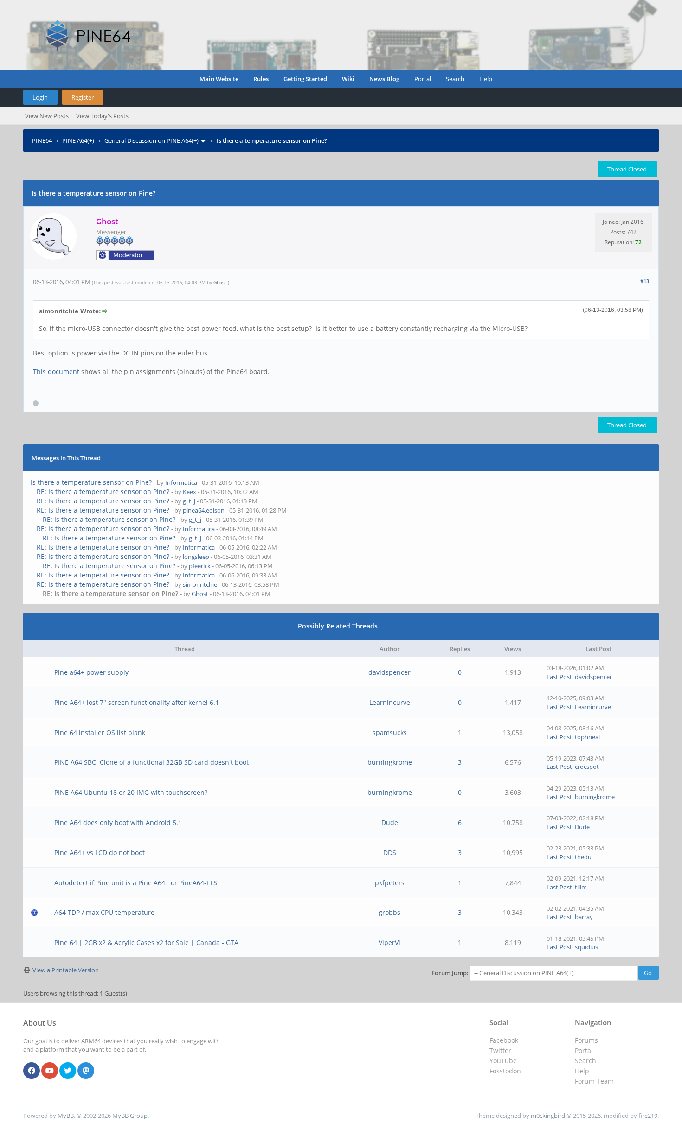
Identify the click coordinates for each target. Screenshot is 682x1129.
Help (485, 79)
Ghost (219, 282)
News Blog (384, 79)
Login (40, 97)
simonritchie (200, 584)
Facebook (503, 1040)
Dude (389, 822)
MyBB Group (130, 1115)
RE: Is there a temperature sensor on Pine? (103, 491)
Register (82, 97)
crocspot (587, 766)
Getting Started (305, 79)
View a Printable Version (65, 970)
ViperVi (389, 942)
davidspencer (389, 672)
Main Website (218, 79)
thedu (583, 857)
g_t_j (189, 501)
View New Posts (47, 116)
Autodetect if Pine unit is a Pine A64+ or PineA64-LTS (135, 882)
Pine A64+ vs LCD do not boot (99, 852)
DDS (389, 852)
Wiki (348, 79)
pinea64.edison (204, 510)
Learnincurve (389, 702)
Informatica (181, 482)
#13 (644, 281)
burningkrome (389, 762)
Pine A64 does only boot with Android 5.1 (118, 822)
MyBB (66, 1115)
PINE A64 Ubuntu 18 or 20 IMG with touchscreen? (130, 792)
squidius (586, 947)
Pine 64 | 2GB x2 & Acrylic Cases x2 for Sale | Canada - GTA (146, 942)
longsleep (196, 556)
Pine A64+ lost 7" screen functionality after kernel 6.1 (136, 702)
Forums (586, 1040)
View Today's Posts (102, 116)
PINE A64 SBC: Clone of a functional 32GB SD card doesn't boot (151, 762)
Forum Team (594, 1081)
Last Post (559, 676)
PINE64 (42, 140)
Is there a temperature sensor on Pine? (91, 482)
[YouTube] (49, 1071)
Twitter (500, 1050)
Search (455, 79)
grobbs (389, 912)
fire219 (647, 1115)
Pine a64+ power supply (91, 672)
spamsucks (390, 732)
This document (56, 371)
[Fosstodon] (85, 1071)
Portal (422, 79)
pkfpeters (390, 882)
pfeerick (200, 566)
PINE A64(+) (78, 140)
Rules (261, 79)
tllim (581, 887)
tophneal (587, 737)
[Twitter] (67, 1071)
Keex (189, 492)
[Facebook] (31, 1071)
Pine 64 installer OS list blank (99, 732)
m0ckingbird (548, 1115)
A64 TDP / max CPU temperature (104, 912)
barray (584, 917)
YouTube (503, 1060)
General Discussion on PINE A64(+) (151, 140)
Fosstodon (505, 1070)
